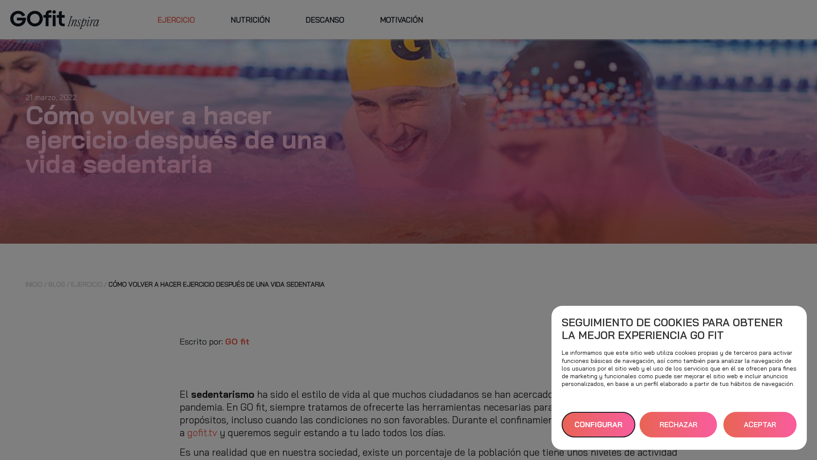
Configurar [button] (598, 424)
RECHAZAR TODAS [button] (678, 428)
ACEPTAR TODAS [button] (760, 428)
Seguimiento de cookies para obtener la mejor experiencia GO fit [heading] (672, 328)
